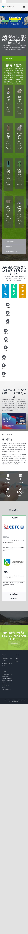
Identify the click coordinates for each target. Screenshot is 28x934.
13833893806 (8, 680)
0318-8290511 (8, 682)
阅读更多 (4, 550)
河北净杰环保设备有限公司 (17, 700)
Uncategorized (6, 548)
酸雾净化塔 (14, 65)
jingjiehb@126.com (6, 685)
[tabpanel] (14, 150)
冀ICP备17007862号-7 (15, 701)
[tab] (14, 58)
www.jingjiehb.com (6, 689)
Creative (22, 547)
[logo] (8, 6)
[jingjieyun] (14, 413)
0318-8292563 (8, 678)
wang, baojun (8, 547)
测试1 (5, 572)
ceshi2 (6, 537)
